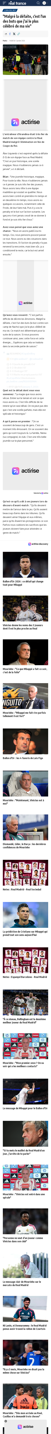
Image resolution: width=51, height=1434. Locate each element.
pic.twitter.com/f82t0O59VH (21, 381)
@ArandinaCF (21, 358)
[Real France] (19, 3)
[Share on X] (14, 34)
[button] (5, 3)
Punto (5, 41)
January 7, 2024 (30, 386)
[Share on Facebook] (10, 34)
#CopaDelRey (28, 353)
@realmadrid (36, 358)
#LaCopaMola (13, 378)
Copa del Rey (10, 10)
